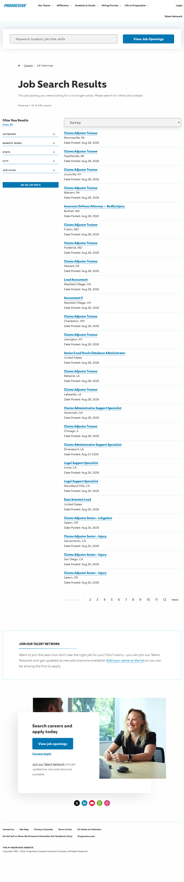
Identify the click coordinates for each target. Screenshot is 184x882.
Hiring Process (110, 5)
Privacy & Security (43, 829)
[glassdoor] (99, 803)
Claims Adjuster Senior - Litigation (88, 518)
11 (156, 599)
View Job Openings (149, 39)
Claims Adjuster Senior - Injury (85, 536)
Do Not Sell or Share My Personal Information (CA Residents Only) (37, 836)
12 (164, 599)
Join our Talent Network (48, 764)
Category (9, 134)
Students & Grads (85, 5)
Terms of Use (65, 829)
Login (179, 5)
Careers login (41, 754)
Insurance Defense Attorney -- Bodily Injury (94, 206)
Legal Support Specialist (81, 463)
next (175, 599)
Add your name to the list (125, 660)
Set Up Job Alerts (31, 184)
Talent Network (173, 16)
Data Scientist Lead (77, 499)
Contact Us (8, 829)
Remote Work (12, 143)
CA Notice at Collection (89, 829)
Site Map (24, 829)
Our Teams (44, 5)
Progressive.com (86, 836)
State (6, 152)
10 (148, 599)
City (5, 161)
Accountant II (73, 298)
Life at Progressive (135, 5)
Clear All (8, 124)
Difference (63, 5)
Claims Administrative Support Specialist (92, 408)
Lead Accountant (76, 279)
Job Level (9, 170)
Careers (28, 65)
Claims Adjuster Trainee (80, 133)
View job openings (52, 744)
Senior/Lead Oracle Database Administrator (94, 353)
